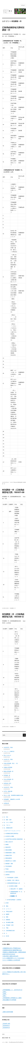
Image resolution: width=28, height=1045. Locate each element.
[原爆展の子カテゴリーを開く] (24, 844)
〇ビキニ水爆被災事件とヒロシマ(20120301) (13, 958)
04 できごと (7, 825)
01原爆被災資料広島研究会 (11, 833)
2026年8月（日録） (8, 747)
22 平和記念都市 (8, 911)
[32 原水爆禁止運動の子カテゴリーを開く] (24, 922)
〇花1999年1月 (6, 1025)
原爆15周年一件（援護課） (16, 889)
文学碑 (6, 903)
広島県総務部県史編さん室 (13, 883)
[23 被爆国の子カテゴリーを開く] (24, 914)
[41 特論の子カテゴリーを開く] (24, 928)
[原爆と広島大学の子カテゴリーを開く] (24, 842)
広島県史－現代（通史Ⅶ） (13, 880)
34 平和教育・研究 (8, 925)
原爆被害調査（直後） (10, 852)
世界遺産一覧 (7, 775)
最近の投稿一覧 (6, 1037)
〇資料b (4, 993)
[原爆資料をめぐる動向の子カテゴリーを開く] (24, 861)
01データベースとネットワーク (12, 830)
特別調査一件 (13, 608)
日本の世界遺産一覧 (8, 779)
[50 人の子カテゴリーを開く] (24, 933)
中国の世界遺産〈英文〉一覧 (11, 763)
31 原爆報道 (7, 919)
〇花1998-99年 (6, 1023)
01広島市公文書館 (9, 836)
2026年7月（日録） (8, 759)
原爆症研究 (8, 847)
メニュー (23, 5)
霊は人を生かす (8, 755)
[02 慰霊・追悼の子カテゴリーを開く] (24, 819)
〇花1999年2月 (6, 1027)
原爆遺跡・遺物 (9, 863)
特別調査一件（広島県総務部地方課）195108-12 (13, 615)
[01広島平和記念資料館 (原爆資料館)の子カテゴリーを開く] (24, 839)
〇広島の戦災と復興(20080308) (10, 956)
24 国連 (6, 917)
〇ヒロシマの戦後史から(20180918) (11, 960)
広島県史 (7, 874)
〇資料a (4, 991)
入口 (3, 1034)
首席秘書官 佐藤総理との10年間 (12, 799)
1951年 (11, 482)
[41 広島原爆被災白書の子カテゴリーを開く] (24, 930)
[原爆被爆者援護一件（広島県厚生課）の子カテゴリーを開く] (24, 891)
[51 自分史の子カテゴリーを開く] (24, 936)
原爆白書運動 (8, 850)
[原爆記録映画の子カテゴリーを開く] (24, 858)
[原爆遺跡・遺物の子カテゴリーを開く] (24, 863)
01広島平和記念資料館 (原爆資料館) (14, 839)
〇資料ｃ (4, 995)
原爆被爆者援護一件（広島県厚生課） (16, 892)
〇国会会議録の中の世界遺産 (9, 999)
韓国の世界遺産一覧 (8, 771)
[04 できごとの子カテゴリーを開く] (24, 825)
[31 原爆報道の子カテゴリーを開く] (24, 919)
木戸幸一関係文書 (8, 791)
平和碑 (6, 869)
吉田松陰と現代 (7, 783)
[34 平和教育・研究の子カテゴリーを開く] (24, 925)
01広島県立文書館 (13, 886)
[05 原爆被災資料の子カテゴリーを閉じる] (24, 828)
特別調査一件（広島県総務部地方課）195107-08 (13, 491)
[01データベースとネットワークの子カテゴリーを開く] (24, 831)
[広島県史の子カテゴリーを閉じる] (24, 874)
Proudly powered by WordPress (16, 1042)
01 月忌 (6, 817)
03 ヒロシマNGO (8, 822)
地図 (3, 1008)
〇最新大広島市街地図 (7, 1011)
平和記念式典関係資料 (17, 482)
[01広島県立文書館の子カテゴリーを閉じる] (24, 886)
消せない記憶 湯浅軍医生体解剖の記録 (13, 795)
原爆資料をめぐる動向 (10, 861)
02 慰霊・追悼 (7, 819)
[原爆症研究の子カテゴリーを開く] (24, 847)
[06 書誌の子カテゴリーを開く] (24, 906)
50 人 (5, 933)
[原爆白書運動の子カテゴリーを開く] (24, 850)
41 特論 (6, 928)
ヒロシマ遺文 (5, 1042)
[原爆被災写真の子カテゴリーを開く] (24, 855)
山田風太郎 (6, 803)
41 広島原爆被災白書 (9, 930)
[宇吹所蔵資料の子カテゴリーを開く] (24, 866)
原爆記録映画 (8, 858)
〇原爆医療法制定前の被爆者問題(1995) (12, 950)
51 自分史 (6, 936)
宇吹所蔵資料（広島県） (13, 877)
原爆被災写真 (8, 855)
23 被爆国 (6, 914)
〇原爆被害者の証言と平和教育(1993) (11, 948)
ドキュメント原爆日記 (9, 751)
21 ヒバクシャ (7, 908)
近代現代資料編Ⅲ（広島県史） (14, 899)
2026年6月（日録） (8, 787)
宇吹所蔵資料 (8, 866)
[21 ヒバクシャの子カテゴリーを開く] (24, 908)
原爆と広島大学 (9, 841)
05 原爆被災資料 (8, 828)
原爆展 (6, 844)
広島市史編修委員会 (10, 871)
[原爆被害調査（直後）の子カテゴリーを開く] (24, 852)
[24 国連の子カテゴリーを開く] (24, 917)
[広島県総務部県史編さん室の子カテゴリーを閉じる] (24, 883)
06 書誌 (6, 906)
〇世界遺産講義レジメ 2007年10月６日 (12, 989)
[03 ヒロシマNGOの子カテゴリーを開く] (24, 822)
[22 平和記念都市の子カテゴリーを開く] (24, 911)
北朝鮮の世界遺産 (8, 767)
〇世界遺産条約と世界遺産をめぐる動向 (12, 997)
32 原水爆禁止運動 (8, 922)
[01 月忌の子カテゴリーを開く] (24, 817)
